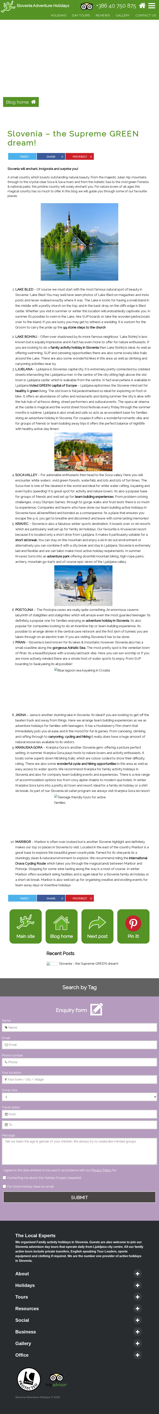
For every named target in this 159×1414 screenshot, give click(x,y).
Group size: (10, 1090)
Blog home (18, 102)
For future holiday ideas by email (30, 1186)
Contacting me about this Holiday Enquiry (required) (43, 1178)
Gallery (123, 15)
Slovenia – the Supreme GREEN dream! (88, 963)
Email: (6, 1038)
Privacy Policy (101, 1170)
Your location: (11, 1072)
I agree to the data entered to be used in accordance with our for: (60, 1170)
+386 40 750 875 (116, 6)
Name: (6, 1020)
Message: (8, 1135)
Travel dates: (11, 1107)
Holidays (58, 15)
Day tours (81, 15)
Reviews (103, 15)
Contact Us (146, 15)
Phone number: (12, 1055)
